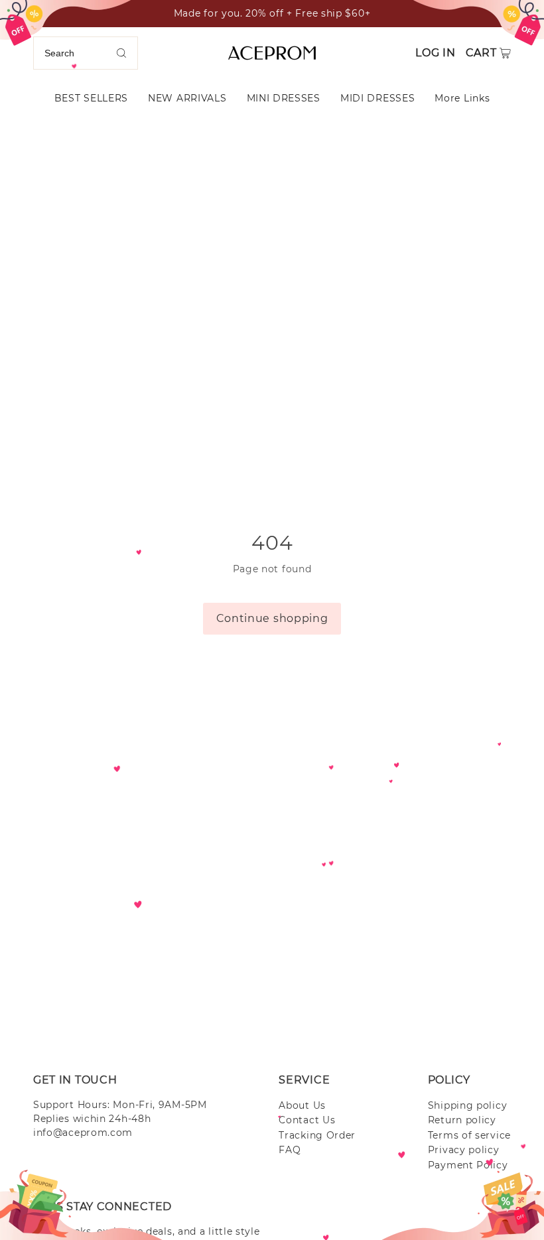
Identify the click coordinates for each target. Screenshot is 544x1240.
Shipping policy (468, 1105)
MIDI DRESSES (377, 98)
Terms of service (469, 1135)
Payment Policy (468, 1165)
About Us (302, 1105)
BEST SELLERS (91, 98)
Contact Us (307, 1120)
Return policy (462, 1120)
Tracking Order (317, 1135)
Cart (481, 52)
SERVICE (304, 1080)
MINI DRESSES (283, 98)
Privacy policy (464, 1150)
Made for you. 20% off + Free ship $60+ (272, 13)
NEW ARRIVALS (187, 98)
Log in (435, 52)
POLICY (449, 1080)
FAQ (290, 1150)
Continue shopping (272, 618)
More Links (462, 98)
